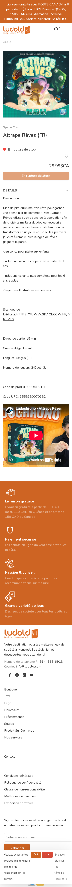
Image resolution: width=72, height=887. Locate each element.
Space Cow (11, 127)
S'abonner (17, 848)
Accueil (7, 42)
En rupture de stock (36, 176)
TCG (7, 696)
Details (10, 190)
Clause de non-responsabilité (24, 789)
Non (47, 854)
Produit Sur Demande (19, 730)
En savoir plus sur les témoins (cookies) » (61, 867)
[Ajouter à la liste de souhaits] (66, 156)
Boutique (10, 689)
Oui (36, 854)
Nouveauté (12, 710)
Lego (7, 703)
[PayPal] (40, 884)
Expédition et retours (19, 803)
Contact (9, 756)
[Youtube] (31, 675)
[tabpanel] (36, 84)
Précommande (14, 717)
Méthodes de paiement (20, 796)
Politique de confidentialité (22, 782)
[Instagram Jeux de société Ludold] (17, 675)
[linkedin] (24, 675)
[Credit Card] (31, 884)
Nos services (13, 737)
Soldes (9, 724)
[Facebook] (9, 675)
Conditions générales (18, 776)
